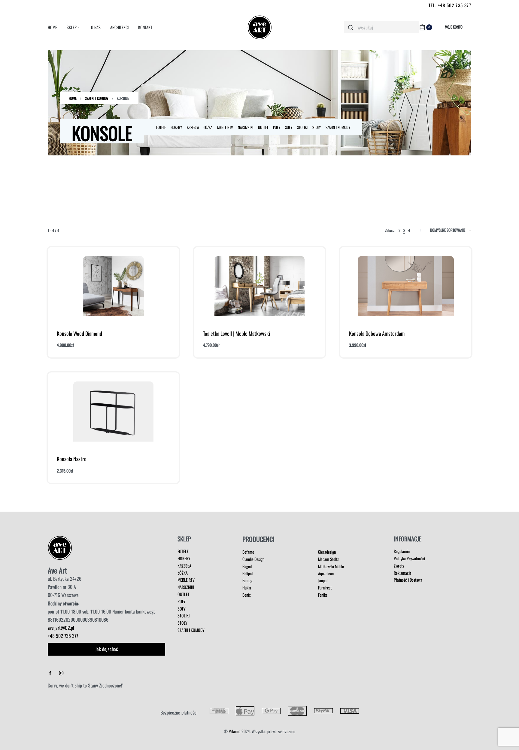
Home (73, 98)
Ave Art (57, 570)
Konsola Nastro (71, 459)
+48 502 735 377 (63, 635)
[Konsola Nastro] (113, 411)
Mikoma (235, 731)
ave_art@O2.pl (61, 627)
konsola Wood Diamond (79, 333)
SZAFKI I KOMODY (96, 98)
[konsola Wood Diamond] (113, 286)
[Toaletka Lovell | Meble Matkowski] (259, 286)
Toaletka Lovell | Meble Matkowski (236, 333)
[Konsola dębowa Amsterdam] (406, 286)
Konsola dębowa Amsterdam (377, 333)
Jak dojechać (106, 649)
